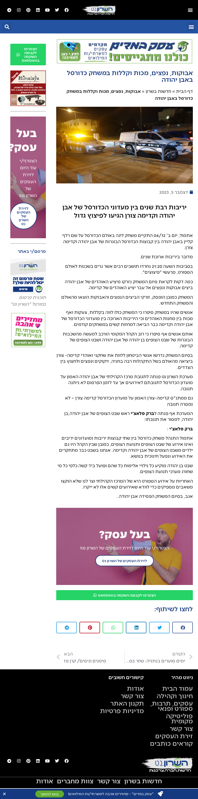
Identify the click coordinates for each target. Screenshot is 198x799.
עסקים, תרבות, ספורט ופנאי (171, 706)
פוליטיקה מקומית (179, 718)
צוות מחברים (75, 780)
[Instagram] (19, 10)
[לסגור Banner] (4, 794)
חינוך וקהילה (175, 695)
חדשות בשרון (158, 91)
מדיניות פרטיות (122, 710)
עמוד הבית (177, 688)
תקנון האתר (127, 703)
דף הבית (184, 91)
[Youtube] (47, 10)
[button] (191, 26)
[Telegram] (9, 10)
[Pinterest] (28, 10)
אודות (135, 688)
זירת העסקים (174, 735)
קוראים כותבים (171, 743)
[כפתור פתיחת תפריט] (190, 10)
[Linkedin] (38, 10)
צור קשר (181, 728)
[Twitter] (57, 10)
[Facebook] (66, 10)
